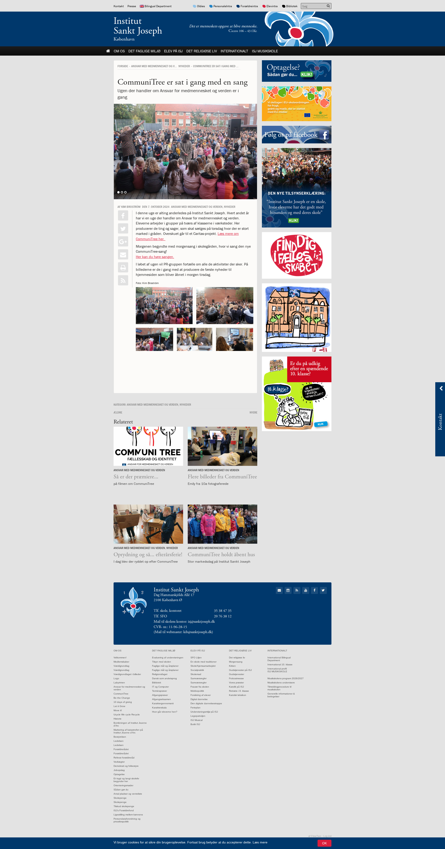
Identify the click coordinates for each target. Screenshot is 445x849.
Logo (116, 678)
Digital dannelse (199, 699)
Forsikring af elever (201, 695)
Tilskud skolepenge (124, 806)
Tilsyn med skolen (161, 661)
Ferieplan (195, 707)
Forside (123, 66)
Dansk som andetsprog (164, 678)
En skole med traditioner (203, 661)
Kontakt (119, 6)
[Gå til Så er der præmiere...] (148, 446)
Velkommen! (120, 657)
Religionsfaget (159, 674)
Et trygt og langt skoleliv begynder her (126, 780)
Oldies (201, 6)
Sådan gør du (121, 789)
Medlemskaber (121, 661)
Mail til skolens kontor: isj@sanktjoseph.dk (184, 621)
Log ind (327, 836)
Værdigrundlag (121, 666)
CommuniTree (121, 693)
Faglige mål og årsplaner (165, 666)
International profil (277, 668)
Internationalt (234, 51)
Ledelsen (119, 741)
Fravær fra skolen (200, 686)
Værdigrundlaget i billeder (127, 674)
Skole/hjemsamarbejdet (203, 666)
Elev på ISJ (173, 51)
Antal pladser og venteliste (128, 793)
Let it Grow (119, 706)
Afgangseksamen (161, 699)
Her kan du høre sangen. (155, 256)
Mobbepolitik (197, 691)
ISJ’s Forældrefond (124, 810)
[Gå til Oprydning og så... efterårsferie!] (148, 524)
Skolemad (196, 674)
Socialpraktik (197, 670)
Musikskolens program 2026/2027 (285, 678)
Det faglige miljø (144, 51)
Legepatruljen (198, 716)
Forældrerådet (121, 749)
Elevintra (272, 6)
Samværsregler (199, 678)
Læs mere (260, 842)
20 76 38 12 (223, 616)
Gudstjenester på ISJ (240, 670)
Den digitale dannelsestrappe (206, 703)
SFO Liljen (196, 657)
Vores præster (236, 682)
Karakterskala (159, 707)
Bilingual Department (158, 6)
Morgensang (235, 661)
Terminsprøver (159, 691)
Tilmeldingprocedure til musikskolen (279, 688)
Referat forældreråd (124, 757)
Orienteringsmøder (123, 785)
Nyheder (184, 66)
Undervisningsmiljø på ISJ (204, 711)
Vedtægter (119, 762)
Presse (131, 6)
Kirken (232, 666)
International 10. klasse (279, 664)
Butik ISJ (195, 724)
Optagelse (119, 774)
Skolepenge (120, 798)
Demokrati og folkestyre (126, 766)
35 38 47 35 (223, 610)
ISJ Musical (197, 720)
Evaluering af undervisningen (167, 657)
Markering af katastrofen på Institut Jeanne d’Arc (128, 731)
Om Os (119, 51)
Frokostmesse (236, 678)
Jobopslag (119, 770)
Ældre (118, 412)
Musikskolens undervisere (281, 682)
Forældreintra (249, 6)
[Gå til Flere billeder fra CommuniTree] (222, 446)
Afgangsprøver (160, 695)
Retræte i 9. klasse (239, 691)
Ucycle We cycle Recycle (127, 714)
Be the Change (122, 698)
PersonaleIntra (222, 6)
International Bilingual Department (279, 659)
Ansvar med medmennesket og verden (157, 66)
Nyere (253, 412)
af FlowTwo (314, 836)
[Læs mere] (123, 280)
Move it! (118, 710)
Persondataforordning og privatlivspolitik (127, 820)
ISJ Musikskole (265, 51)
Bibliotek (292, 6)
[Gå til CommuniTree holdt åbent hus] (222, 524)
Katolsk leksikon (237, 695)
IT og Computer (160, 686)
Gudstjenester (236, 674)
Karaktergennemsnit (163, 703)
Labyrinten (119, 682)
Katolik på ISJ (236, 686)
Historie (117, 718)
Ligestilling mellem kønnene (128, 814)
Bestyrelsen (120, 736)
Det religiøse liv (201, 51)
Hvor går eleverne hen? (164, 711)
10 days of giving (123, 702)
